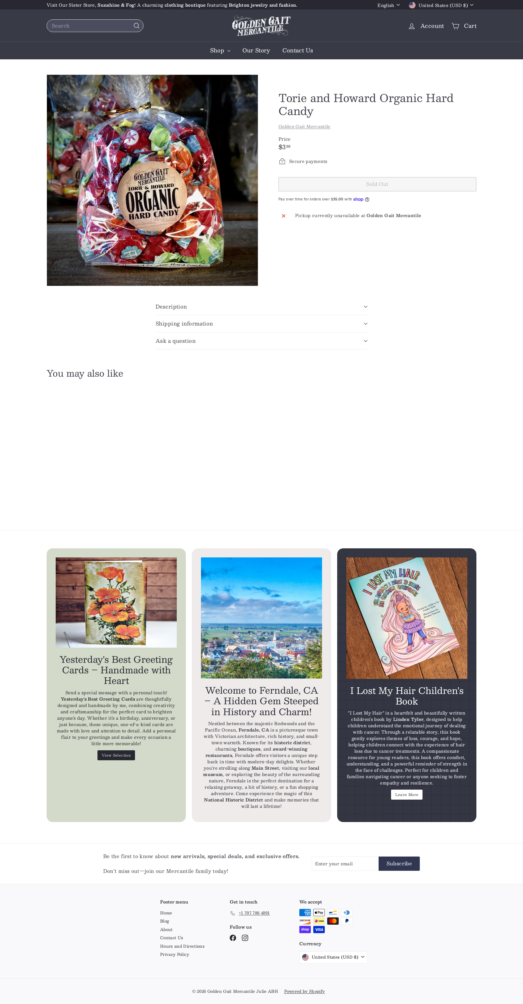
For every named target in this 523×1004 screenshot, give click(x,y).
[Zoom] (152, 180)
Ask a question (176, 340)
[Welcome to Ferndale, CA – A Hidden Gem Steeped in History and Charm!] (261, 618)
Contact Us (297, 50)
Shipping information (184, 323)
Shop (218, 50)
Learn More (407, 794)
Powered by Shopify (304, 991)
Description (171, 306)
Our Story (256, 50)
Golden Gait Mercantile (304, 126)
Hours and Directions (182, 946)
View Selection (116, 755)
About (166, 929)
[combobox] (95, 25)
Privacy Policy (174, 954)
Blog (164, 921)
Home (166, 913)
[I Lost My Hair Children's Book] (406, 618)
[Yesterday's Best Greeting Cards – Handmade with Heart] (116, 602)
